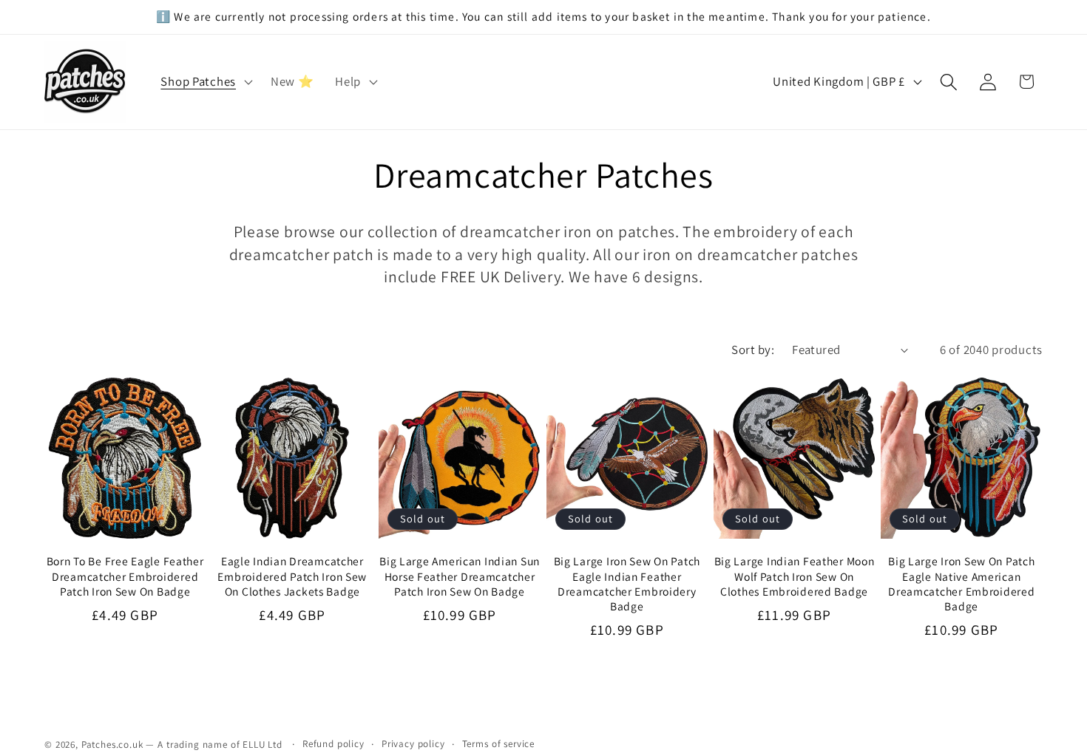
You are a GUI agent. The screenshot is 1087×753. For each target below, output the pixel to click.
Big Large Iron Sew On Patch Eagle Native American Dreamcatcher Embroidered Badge (961, 583)
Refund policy (333, 743)
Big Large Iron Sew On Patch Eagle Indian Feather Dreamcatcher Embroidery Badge (627, 583)
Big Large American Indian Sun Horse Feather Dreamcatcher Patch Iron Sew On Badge (459, 576)
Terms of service (498, 743)
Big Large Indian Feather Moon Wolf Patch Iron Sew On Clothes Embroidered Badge (794, 576)
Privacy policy (413, 743)
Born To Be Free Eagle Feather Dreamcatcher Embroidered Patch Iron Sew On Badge (125, 576)
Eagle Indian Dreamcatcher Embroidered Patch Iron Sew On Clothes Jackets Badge (292, 576)
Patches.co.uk (112, 744)
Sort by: (752, 349)
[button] (205, 82)
